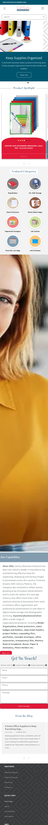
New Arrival (8, 782)
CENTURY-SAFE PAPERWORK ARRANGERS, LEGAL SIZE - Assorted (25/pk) (24, 147)
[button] (4, 8)
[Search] (43, 17)
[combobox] (24, 17)
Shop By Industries (11, 777)
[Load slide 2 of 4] (22, 82)
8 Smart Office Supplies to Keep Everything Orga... (21, 727)
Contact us (8, 787)
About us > (6, 653)
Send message (24, 706)
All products (8, 816)
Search (6, 806)
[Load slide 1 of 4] (20, 82)
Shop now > (24, 73)
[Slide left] (19, 163)
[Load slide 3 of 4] (25, 82)
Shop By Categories (11, 772)
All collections (9, 811)
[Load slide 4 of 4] (28, 82)
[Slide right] (28, 163)
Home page (8, 801)
